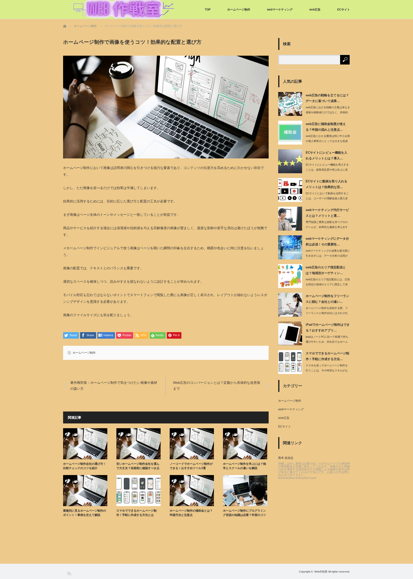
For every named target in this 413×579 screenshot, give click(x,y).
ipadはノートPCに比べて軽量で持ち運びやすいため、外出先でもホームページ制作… (327, 341)
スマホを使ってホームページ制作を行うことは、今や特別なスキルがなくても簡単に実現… (327, 370)
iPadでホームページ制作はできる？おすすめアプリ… (328, 327)
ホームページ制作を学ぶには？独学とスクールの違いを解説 (244, 466)
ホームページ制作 (238, 9)
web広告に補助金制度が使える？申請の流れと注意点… (326, 126)
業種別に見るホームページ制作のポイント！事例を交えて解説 (84, 513)
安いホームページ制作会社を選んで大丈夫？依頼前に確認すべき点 (137, 466)
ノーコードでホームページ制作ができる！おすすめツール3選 (191, 466)
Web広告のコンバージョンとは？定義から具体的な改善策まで (216, 385)
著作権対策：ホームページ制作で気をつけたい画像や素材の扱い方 (113, 385)
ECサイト (343, 9)
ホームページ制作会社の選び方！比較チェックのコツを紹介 (84, 466)
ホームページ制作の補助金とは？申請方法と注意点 (191, 513)
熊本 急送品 (285, 458)
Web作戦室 (320, 571)
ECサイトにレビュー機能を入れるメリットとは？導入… (326, 155)
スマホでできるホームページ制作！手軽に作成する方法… (327, 356)
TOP (208, 9)
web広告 (315, 9)
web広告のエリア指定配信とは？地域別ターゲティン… (326, 270)
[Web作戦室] (124, 9)
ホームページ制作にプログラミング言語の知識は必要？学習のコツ (244, 513)
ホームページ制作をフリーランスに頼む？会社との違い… (327, 298)
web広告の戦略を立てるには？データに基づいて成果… (327, 98)
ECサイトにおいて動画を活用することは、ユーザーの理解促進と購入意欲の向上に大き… (327, 198)
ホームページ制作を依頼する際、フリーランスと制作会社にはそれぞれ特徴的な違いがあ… (327, 313)
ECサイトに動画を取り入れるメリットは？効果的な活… (326, 184)
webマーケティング (280, 9)
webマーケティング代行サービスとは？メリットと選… (327, 212)
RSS (69, 573)
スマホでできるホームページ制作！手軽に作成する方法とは (136, 513)
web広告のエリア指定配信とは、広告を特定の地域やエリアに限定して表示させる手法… (328, 284)
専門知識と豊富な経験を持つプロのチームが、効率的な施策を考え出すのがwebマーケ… (327, 227)
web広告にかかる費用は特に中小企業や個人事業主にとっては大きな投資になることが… (328, 141)
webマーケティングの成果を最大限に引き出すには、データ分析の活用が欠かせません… (328, 255)
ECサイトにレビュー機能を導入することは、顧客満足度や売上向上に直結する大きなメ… (327, 169)
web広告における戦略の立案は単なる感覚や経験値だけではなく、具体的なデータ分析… (328, 112)
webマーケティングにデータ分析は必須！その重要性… (327, 241)
